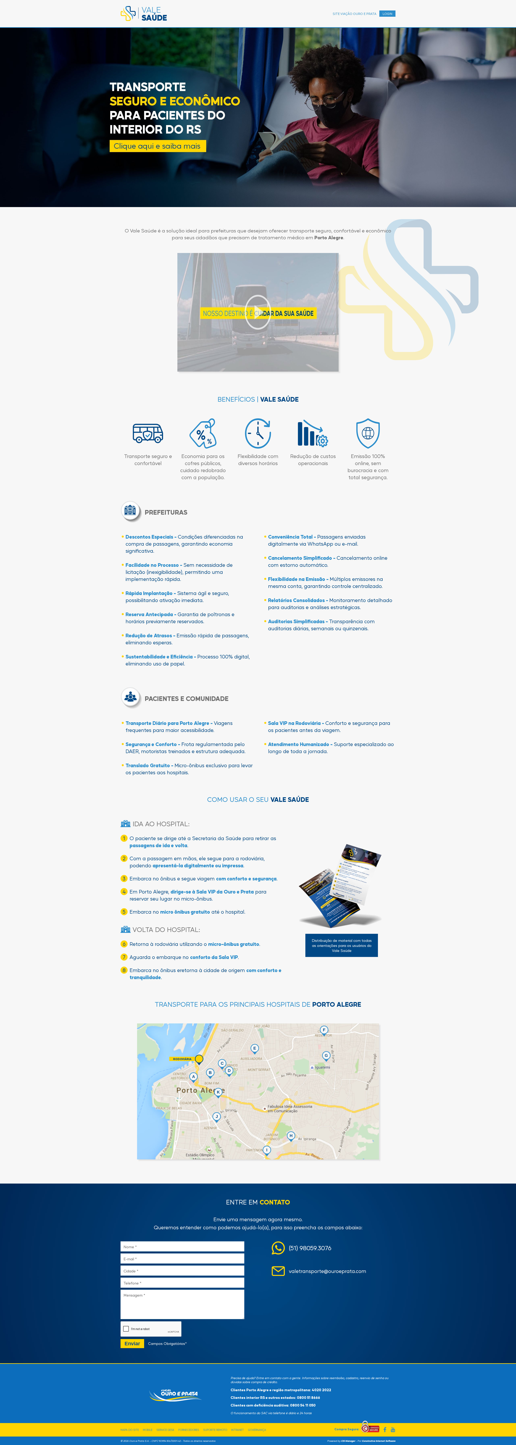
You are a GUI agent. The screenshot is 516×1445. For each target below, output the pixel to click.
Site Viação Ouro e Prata (354, 13)
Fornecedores (188, 1429)
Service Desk (165, 1429)
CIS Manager (348, 1440)
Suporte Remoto (215, 1429)
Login (387, 14)
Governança (257, 1429)
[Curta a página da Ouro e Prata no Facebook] (384, 1429)
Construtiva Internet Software (378, 1440)
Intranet (237, 1429)
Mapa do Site (130, 1429)
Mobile (147, 1429)
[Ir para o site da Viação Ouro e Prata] (175, 1395)
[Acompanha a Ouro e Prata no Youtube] (392, 1429)
